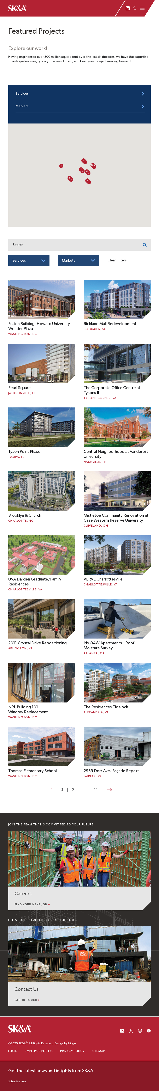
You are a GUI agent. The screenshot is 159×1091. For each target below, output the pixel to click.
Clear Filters (117, 260)
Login (13, 1051)
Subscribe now (17, 1081)
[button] (87, 171)
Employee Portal (39, 1051)
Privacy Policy (72, 1051)
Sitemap (98, 1051)
